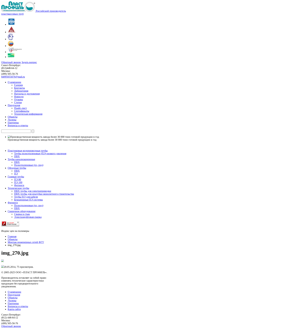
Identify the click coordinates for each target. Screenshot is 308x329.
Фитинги (19, 185)
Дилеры (12, 300)
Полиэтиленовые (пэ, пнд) (28, 165)
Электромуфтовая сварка (28, 217)
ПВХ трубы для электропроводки (32, 191)
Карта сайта (14, 309)
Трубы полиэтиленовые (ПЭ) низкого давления (40, 153)
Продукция (14, 294)
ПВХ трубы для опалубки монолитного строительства (44, 194)
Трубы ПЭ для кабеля (26, 196)
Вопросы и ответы (18, 306)
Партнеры (13, 303)
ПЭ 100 (18, 182)
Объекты (12, 297)
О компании (14, 292)
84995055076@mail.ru (13, 76)
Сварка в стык (22, 214)
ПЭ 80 (17, 179)
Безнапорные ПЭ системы (28, 199)
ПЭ (16, 173)
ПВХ (17, 156)
